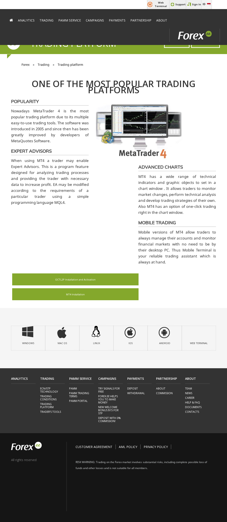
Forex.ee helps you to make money (108, 399)
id (204, 4)
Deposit (132, 388)
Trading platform (70, 64)
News (188, 393)
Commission (164, 393)
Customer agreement (94, 447)
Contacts (192, 412)
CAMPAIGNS (95, 20)
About (161, 20)
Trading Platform (47, 406)
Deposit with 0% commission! (109, 420)
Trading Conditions (48, 398)
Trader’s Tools (50, 412)
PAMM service (69, 20)
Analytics (26, 20)
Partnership (140, 20)
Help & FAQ (192, 402)
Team (188, 388)
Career (189, 398)
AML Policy (128, 447)
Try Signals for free (109, 390)
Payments (117, 20)
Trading (46, 20)
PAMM (73, 388)
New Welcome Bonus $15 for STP (108, 410)
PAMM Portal (78, 401)
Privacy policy (156, 447)
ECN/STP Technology (49, 390)
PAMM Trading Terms (79, 395)
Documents (193, 407)
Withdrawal (136, 393)
